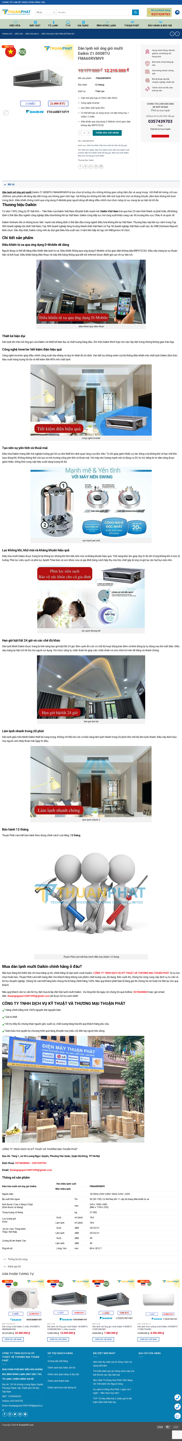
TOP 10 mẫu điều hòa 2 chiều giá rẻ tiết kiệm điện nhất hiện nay (112, 1400)
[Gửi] (135, 12)
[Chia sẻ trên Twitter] (85, 166)
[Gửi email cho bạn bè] (90, 166)
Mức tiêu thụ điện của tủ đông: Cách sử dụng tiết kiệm (112, 1364)
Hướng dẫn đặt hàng (58, 1361)
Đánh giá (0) (14, 1266)
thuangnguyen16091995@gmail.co (26, 1405)
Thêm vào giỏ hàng (107, 132)
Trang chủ (7, 34)
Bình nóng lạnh (106, 25)
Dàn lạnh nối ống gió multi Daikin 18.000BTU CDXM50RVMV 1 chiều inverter (67, 1327)
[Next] (180, 1313)
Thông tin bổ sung (17, 1259)
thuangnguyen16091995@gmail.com (31, 1170)
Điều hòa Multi (32, 34)
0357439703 (160, 121)
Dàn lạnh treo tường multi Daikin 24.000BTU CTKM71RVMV (157, 1327)
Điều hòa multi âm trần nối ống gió (58, 34)
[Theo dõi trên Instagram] (10, 1414)
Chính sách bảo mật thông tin (62, 1387)
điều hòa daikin (88, 150)
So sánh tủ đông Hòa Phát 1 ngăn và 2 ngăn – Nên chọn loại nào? (112, 1391)
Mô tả (11, 184)
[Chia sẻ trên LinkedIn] (101, 166)
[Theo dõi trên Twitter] (15, 1414)
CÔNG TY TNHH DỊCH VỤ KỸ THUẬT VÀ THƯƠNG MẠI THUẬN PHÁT (131, 973)
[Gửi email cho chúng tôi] (20, 1414)
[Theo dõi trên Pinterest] (25, 1414)
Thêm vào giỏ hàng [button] (13, 1339)
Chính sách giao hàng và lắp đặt (63, 1374)
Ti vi (67, 25)
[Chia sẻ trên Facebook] (80, 166)
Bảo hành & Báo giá (160, 25)
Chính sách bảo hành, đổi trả (61, 1367)
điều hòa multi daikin (120, 153)
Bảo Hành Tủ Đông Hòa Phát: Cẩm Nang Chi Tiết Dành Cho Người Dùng (113, 1382)
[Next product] (172, 34)
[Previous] (2, 1313)
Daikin (91, 160)
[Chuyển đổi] (5, 184)
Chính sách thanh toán (58, 1381)
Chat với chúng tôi (160, 136)
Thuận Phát (131, 25)
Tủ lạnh (53, 25)
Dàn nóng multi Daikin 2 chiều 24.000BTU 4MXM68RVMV (21, 1327)
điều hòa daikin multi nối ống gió (98, 153)
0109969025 (14, 1396)
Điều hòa (15, 25)
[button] (177, 12)
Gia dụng (82, 25)
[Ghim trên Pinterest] (96, 166)
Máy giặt (35, 25)
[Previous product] (177, 34)
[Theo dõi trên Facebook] (4, 1414)
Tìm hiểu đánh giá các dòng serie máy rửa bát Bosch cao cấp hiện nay (113, 1373)
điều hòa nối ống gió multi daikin (91, 156)
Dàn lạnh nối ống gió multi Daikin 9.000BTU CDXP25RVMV (112, 1327)
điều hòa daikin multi (103, 150)
